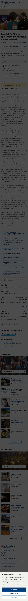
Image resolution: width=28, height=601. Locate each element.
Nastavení (14, 597)
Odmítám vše (14, 593)
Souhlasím (14, 589)
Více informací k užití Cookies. (14, 584)
